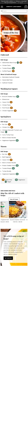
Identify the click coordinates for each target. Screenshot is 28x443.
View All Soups (14, 199)
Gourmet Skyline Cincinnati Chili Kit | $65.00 (17, 221)
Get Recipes (8, 258)
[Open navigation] (2, 6)
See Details (20, 2)
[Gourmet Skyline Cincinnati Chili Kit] (17, 209)
